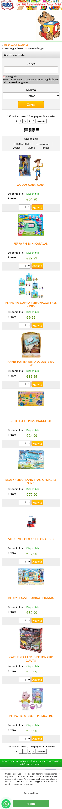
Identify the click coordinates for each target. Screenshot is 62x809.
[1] (25, 503)
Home (5, 79)
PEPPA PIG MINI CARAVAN (30, 243)
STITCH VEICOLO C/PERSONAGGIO (31, 539)
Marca (31, 90)
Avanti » (41, 121)
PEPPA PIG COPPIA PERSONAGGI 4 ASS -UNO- (31, 304)
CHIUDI (59, 773)
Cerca (31, 64)
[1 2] (25, 266)
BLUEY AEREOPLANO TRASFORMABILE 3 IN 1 (30, 481)
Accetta (31, 803)
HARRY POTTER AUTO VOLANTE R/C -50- (30, 363)
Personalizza (31, 793)
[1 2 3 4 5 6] (25, 207)
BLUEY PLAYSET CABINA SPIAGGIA (31, 598)
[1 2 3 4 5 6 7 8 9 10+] (25, 326)
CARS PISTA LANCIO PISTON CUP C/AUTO (31, 658)
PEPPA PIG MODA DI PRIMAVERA (31, 716)
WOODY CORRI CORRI (31, 185)
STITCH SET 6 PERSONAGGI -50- (31, 421)
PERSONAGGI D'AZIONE (22, 79)
